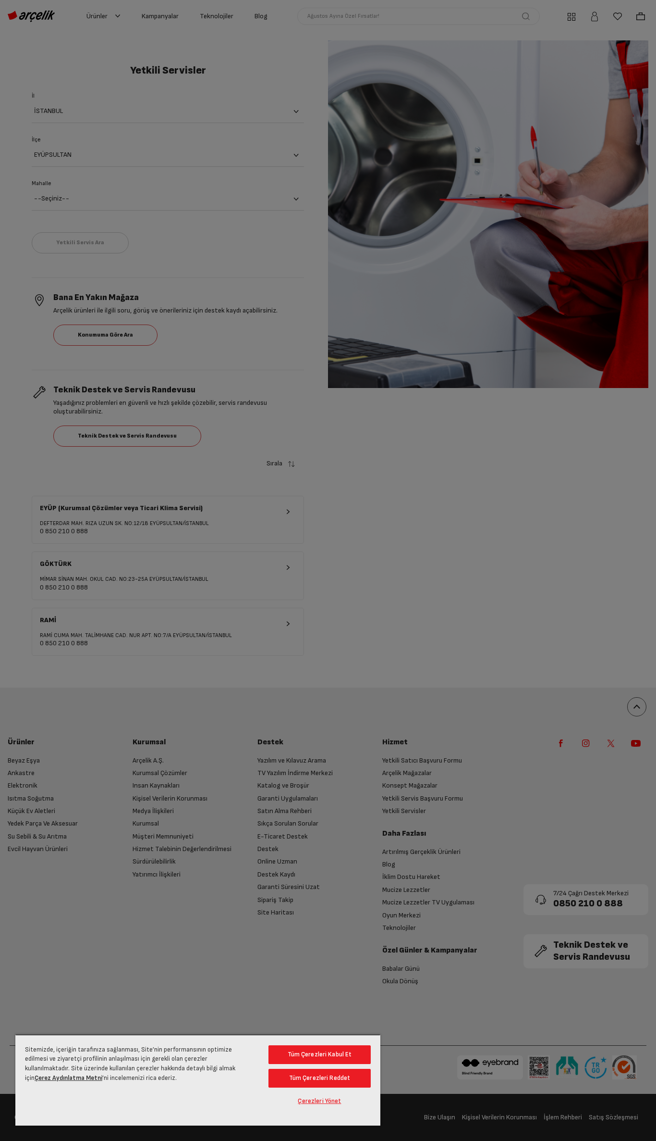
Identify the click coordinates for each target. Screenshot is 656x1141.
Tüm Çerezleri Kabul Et (320, 1054)
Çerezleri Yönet (319, 1101)
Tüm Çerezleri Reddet (320, 1078)
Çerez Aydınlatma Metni (68, 1078)
